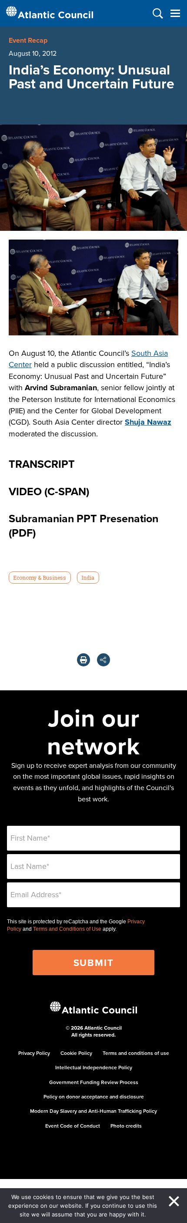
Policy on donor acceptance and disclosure (93, 1096)
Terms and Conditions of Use (67, 929)
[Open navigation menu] (175, 13)
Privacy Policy (34, 1053)
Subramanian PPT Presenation (83, 518)
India (87, 577)
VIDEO (25, 491)
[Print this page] (83, 659)
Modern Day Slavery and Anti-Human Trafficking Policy (93, 1111)
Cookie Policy (76, 1053)
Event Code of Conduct (72, 1125)
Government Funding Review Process (93, 1082)
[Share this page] (103, 659)
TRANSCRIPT (42, 464)
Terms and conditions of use (136, 1053)
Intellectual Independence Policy (93, 1067)
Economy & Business (39, 577)
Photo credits (126, 1125)
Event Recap (28, 40)
